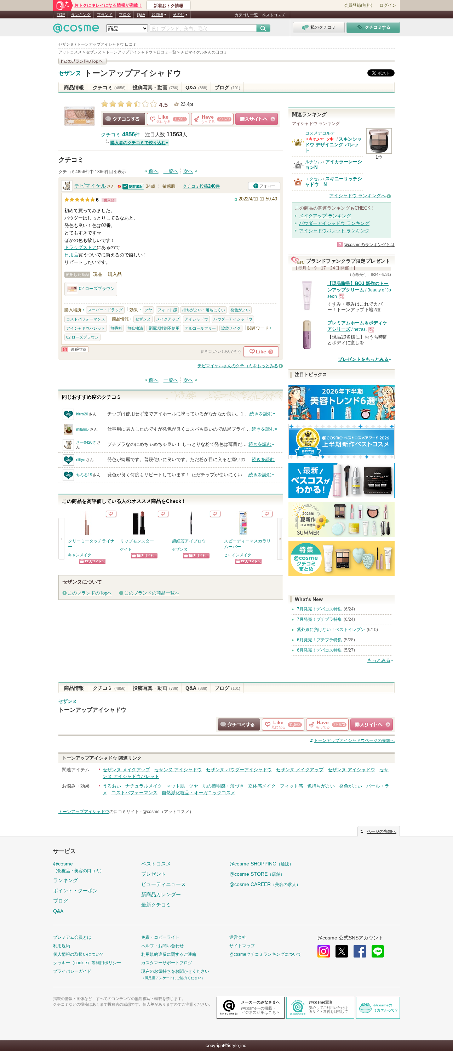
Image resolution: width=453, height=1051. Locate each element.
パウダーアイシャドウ (232, 319)
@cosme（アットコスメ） (168, 811)
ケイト (126, 549)
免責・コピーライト (160, 937)
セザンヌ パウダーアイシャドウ (239, 769)
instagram (323, 951)
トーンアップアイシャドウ (133, 73)
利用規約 (61, 945)
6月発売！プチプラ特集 (319, 639)
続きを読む (261, 413)
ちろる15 (84, 475)
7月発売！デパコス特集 (319, 609)
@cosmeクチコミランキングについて (265, 954)
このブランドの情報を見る (82, 61)
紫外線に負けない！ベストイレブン (331, 629)
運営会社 (237, 937)
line (378, 951)
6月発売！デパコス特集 (319, 650)
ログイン (387, 5)
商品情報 (74, 87)
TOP (61, 14)
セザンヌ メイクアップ (126, 769)
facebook (360, 951)
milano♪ (82, 429)
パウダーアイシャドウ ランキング (334, 223)
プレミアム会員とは (72, 937)
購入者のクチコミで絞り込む (138, 142)
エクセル (313, 178)
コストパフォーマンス (85, 319)
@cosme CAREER (264, 884)
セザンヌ (69, 73)
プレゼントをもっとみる (363, 359)
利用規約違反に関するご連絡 (168, 954)
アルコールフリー (200, 328)
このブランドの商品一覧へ (151, 593)
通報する (75, 349)
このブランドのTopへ (90, 593)
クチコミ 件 (120, 134)
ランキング (81, 14)
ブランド (105, 14)
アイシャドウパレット (85, 328)
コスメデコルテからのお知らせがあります (321, 139)
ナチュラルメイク (143, 786)
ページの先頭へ (354, 740)
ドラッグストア (80, 247)
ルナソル (313, 161)
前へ (154, 171)
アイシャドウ (196, 319)
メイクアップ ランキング (325, 215)
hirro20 (82, 414)
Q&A (141, 14)
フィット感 (167, 310)
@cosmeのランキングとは (369, 244)
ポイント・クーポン (75, 890)
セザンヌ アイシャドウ (178, 769)
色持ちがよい (321, 786)
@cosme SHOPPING (261, 864)
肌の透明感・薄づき (223, 786)
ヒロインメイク (237, 555)
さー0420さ (86, 442)
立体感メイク (262, 786)
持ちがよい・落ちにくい (203, 310)
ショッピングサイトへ (256, 119)
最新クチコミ (156, 905)
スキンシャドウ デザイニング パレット (333, 144)
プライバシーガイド (72, 971)
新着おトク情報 (168, 5)
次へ (188, 171)
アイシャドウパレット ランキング (334, 230)
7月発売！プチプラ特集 (319, 619)
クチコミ (109, 87)
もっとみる (378, 660)
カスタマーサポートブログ (166, 962)
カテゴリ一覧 (246, 15)
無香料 (116, 328)
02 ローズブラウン (97, 288)
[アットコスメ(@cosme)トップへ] (76, 30)
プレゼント (153, 874)
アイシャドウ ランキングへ (357, 195)
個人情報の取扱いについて (78, 954)
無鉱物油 (135, 328)
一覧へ (171, 171)
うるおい (112, 786)
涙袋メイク (231, 328)
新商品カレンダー (161, 894)
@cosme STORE (257, 874)
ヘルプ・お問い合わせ (162, 945)
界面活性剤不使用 (163, 328)
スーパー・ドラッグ (105, 310)
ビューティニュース (163, 884)
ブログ (125, 14)
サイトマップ (242, 945)
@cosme (78, 867)
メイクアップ (167, 319)
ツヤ (148, 310)
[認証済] (133, 186)
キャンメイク (79, 555)
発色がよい (240, 310)
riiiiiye (80, 460)
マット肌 (175, 786)
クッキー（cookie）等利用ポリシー (87, 962)
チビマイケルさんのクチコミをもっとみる (237, 365)
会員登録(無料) (358, 5)
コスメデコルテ (320, 133)
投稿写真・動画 (155, 87)
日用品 (71, 254)
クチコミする (124, 119)
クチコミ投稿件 (201, 186)
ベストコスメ (273, 15)
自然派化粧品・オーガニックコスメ (198, 792)
